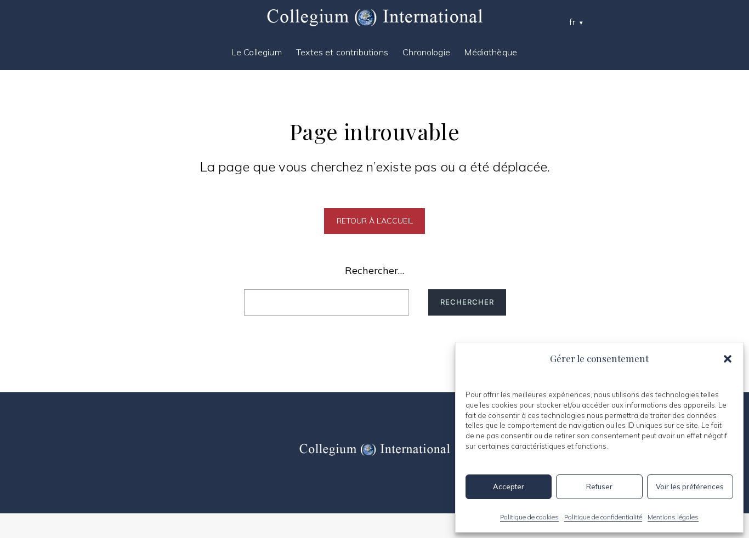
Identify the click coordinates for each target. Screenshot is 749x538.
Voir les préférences (690, 486)
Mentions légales (673, 517)
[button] (727, 358)
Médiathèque (490, 52)
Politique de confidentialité (603, 517)
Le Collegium (257, 52)
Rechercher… (374, 270)
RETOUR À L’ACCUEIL (375, 221)
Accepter (508, 486)
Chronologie (426, 52)
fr (572, 21)
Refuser (599, 486)
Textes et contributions (342, 52)
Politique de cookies (529, 517)
